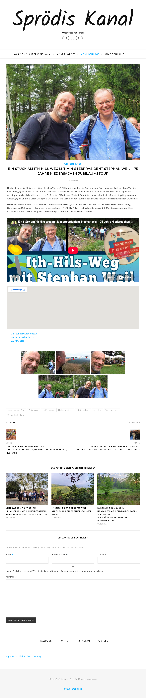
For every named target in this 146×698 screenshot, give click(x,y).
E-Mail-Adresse (60, 554)
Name (9, 554)
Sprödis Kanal (73, 20)
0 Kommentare (133, 422)
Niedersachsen (83, 410)
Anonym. (93, 679)
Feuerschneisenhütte (16, 410)
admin (12, 422)
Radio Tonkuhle (114, 54)
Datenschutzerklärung (30, 656)
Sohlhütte (97, 410)
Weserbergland (73, 164)
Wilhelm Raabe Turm (16, 415)
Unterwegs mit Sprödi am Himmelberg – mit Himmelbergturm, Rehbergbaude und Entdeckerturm (27, 511)
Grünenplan (33, 410)
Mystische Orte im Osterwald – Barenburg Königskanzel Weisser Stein (71, 511)
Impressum (11, 656)
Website (102, 554)
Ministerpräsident (65, 410)
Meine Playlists (65, 54)
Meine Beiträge (90, 54)
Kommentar (11, 576)
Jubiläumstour (48, 410)
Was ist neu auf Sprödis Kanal (32, 54)
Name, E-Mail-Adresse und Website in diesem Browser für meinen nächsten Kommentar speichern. (54, 571)
